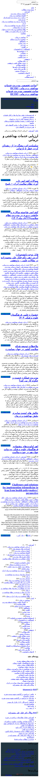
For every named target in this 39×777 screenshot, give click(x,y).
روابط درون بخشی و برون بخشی (24, 277)
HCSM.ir (9, 775)
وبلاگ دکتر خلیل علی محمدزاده (23, 685)
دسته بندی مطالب (28, 10)
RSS (32, 108)
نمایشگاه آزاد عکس (27, 725)
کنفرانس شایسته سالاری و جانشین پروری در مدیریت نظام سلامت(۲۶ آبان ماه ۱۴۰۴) (22, 215)
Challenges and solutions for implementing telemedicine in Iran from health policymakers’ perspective (20, 488)
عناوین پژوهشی (23, 503)
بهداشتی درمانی (20, 37)
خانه (32, 8)
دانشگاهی (22, 41)
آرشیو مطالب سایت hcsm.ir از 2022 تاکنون (19, 731)
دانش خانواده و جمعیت (25, 275)
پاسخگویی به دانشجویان (22, 49)
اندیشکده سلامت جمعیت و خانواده (22, 618)
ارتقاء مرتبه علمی (28, 729)
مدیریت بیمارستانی (19, 27)
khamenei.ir (28, 690)
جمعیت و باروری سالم (18, 39)
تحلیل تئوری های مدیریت (16, 271)
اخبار (28, 35)
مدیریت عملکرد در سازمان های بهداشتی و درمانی (21, 227)
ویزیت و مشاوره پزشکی (17, 565)
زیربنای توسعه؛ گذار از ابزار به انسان (21, 119)
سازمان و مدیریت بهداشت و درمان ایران (17, 155)
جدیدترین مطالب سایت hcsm (24, 739)
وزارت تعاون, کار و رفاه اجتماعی (22, 671)
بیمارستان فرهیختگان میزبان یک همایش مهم (19, 723)
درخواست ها (21, 51)
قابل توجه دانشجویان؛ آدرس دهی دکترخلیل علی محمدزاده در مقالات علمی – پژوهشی (19, 257)
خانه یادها (31, 706)
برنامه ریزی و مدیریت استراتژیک (14, 17)
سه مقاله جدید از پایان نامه (25, 727)
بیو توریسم (22, 19)
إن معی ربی (30, 708)
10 (22, 535)
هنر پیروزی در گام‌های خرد (25, 127)
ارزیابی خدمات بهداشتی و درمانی (17, 153)
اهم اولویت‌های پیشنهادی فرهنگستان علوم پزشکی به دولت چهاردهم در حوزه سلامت (21, 449)
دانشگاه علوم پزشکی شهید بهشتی (22, 679)
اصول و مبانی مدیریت (18, 13)
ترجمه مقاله (9, 499)
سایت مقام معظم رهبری (25, 661)
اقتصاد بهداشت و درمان (17, 15)
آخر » (18, 535)
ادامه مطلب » (5, 180)
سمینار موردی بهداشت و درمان (15, 25)
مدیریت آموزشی (24, 584)
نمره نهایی (22, 55)
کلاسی (23, 47)
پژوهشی (27, 59)
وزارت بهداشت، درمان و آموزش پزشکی (20, 669)
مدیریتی (23, 45)
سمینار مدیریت (25, 578)
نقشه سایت (30, 106)
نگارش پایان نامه (20, 69)
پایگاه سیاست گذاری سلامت (24, 673)
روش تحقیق (8, 277)
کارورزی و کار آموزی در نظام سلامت (17, 582)
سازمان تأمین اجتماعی (26, 675)
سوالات (23, 53)
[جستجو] (37, 2)
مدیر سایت (22, 43)
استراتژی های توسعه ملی (29, 267)
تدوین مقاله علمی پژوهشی (16, 63)
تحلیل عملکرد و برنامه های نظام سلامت (24, 225)
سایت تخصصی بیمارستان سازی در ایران (20, 683)
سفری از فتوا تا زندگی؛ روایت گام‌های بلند (20, 125)
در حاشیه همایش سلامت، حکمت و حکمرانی (19, 721)
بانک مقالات (22, 61)
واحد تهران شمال (28, 681)
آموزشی (27, 12)
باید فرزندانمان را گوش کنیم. (21, 755)
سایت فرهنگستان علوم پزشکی (23, 663)
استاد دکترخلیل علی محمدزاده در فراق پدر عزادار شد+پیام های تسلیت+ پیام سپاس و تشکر (19, 751)
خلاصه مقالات (21, 65)
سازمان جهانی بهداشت (26, 667)
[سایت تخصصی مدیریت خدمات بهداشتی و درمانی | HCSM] (19, 100)
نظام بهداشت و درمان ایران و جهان (14, 29)
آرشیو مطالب (29, 77)
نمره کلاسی (22, 57)
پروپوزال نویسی (20, 71)
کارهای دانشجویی (24, 73)
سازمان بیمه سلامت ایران (25, 677)
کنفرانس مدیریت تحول (26, 733)
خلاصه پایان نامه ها (19, 67)
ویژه (28, 75)
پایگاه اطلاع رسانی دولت (25, 665)
